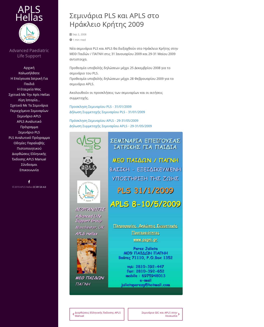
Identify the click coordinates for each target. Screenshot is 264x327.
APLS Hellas (29, 13)
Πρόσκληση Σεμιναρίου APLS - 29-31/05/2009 (104, 120)
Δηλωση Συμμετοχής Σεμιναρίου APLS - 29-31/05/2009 (111, 126)
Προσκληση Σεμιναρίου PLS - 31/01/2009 (100, 106)
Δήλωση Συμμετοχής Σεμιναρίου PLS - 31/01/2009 (107, 112)
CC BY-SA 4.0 (39, 187)
